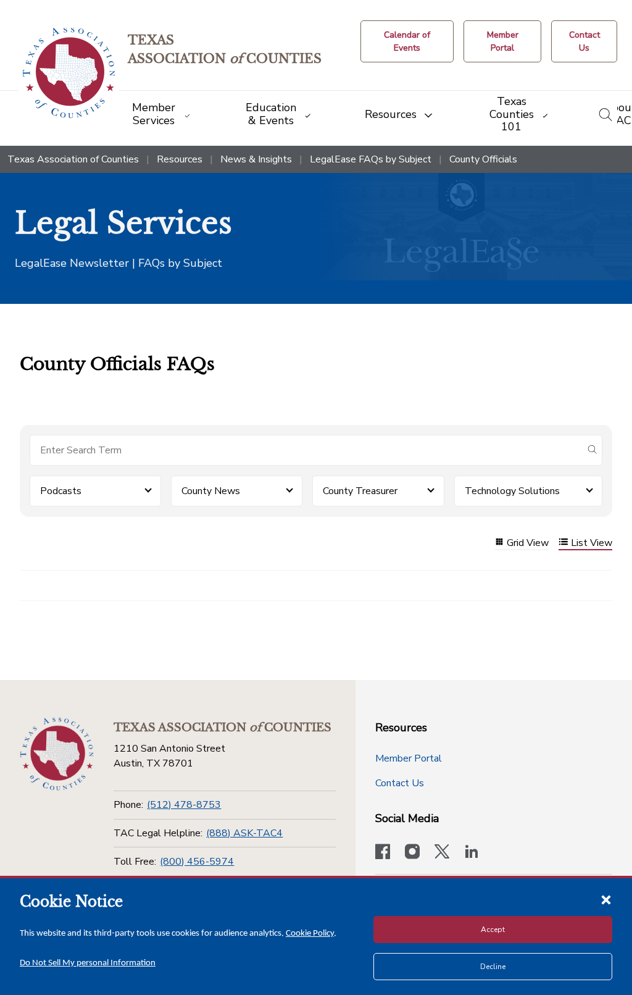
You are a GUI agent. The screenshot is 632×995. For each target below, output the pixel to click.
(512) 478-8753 (184, 805)
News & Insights (256, 159)
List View (591, 543)
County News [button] (210, 491)
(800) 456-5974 (197, 861)
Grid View (528, 543)
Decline (492, 967)
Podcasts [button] (60, 491)
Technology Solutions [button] (512, 491)
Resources (179, 159)
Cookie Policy (310, 933)
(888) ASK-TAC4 (244, 833)
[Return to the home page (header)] (69, 73)
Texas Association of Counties (73, 159)
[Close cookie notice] (606, 899)
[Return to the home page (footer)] (57, 754)
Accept (493, 929)
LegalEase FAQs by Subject (370, 159)
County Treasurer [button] (360, 491)
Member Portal (408, 758)
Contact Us (399, 783)
